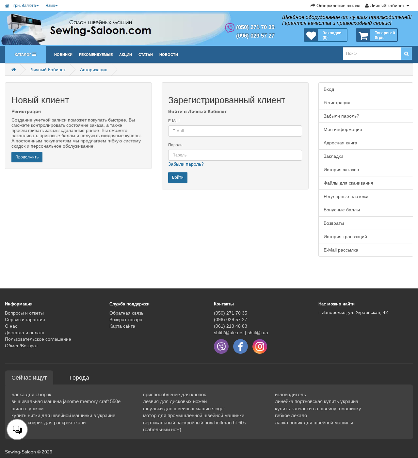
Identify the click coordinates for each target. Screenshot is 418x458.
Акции (125, 54)
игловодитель (290, 394)
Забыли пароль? (186, 164)
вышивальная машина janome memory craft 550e (66, 401)
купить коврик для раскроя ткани (48, 422)
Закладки (333, 156)
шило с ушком (27, 408)
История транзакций (345, 236)
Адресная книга (340, 142)
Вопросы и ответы (24, 313)
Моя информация (343, 129)
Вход (329, 89)
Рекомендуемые (96, 54)
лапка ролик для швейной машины (314, 422)
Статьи (145, 54)
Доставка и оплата (24, 332)
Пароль (175, 145)
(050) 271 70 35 (230, 313)
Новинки (63, 54)
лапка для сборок (31, 394)
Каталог (23, 54)
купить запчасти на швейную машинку (318, 408)
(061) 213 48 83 (230, 326)
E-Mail (174, 121)
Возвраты (334, 223)
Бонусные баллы (342, 209)
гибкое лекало (291, 415)
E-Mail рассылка (341, 250)
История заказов (341, 169)
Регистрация (337, 102)
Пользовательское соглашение (38, 339)
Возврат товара (125, 319)
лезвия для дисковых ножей (175, 401)
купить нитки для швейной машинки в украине (63, 415)
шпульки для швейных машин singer (184, 408)
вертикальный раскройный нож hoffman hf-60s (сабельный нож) (194, 426)
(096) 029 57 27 (230, 319)
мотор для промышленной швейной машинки (193, 415)
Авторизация (93, 69)
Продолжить (27, 157)
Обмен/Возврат (21, 345)
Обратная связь (126, 313)
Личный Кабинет (48, 69)
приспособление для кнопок (174, 394)
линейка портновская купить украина (316, 401)
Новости (168, 54)
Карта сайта (122, 326)
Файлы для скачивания (348, 183)
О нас (11, 326)
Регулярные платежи (346, 196)
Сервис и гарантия (25, 319)
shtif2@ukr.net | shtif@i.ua (241, 332)
